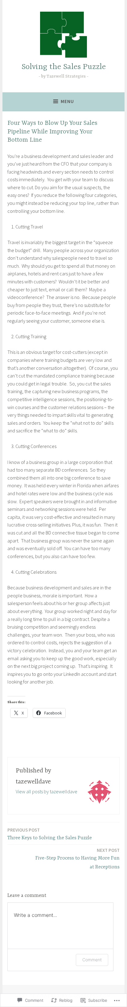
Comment (92, 959)
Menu (67, 101)
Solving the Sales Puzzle (64, 67)
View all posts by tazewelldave (46, 791)
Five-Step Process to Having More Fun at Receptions (77, 858)
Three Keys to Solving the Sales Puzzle (49, 834)
